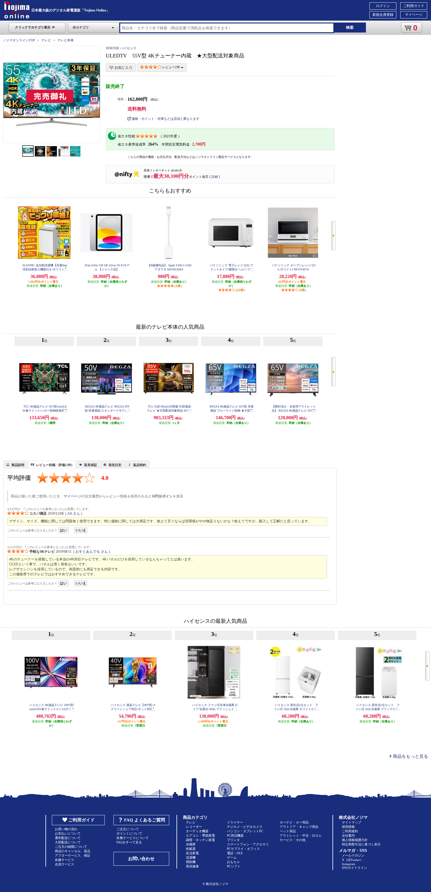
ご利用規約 (350, 831)
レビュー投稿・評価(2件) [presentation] (54, 465)
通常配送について (68, 838)
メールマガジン (353, 855)
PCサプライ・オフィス (243, 848)
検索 (350, 27)
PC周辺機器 (235, 835)
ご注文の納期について (71, 846)
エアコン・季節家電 (200, 835)
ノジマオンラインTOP (19, 40)
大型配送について (68, 842)
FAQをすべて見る (129, 842)
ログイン (383, 6)
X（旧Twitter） (352, 860)
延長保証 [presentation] (90, 465)
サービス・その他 (293, 840)
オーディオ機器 (197, 831)
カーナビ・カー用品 (294, 822)
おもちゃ (233, 862)
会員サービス (64, 864)
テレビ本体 (65, 40)
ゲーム (232, 857)
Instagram (348, 864)
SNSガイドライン (354, 867)
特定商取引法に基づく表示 (361, 844)
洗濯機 (191, 857)
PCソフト (233, 866)
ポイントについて (129, 833)
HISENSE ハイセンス (121, 48)
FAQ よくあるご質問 (144, 820)
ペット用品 (288, 831)
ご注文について (127, 829)
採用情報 (348, 826)
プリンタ (233, 840)
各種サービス (64, 860)
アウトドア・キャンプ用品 (299, 826)
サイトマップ (351, 822)
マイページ (413, 15)
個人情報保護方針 (355, 840)
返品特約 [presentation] (139, 465)
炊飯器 (191, 848)
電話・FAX (235, 853)
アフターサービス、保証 (72, 855)
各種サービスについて (132, 838)
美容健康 (192, 866)
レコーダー (194, 826)
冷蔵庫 (191, 844)
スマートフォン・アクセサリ (248, 844)
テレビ (46, 40)
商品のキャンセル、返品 (72, 851)
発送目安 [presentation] (114, 465)
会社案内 (348, 835)
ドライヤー (235, 822)
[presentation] (15, 464)
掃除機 (191, 862)
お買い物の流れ (66, 829)
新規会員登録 (382, 15)
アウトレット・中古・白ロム (301, 835)
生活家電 (192, 853)
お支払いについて (68, 833)
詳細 (214, 176)
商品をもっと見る (410, 756)
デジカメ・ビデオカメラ (244, 826)
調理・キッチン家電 (200, 840)
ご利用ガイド (413, 6)
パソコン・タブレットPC (245, 831)
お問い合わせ (141, 858)
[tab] (16, 464)
